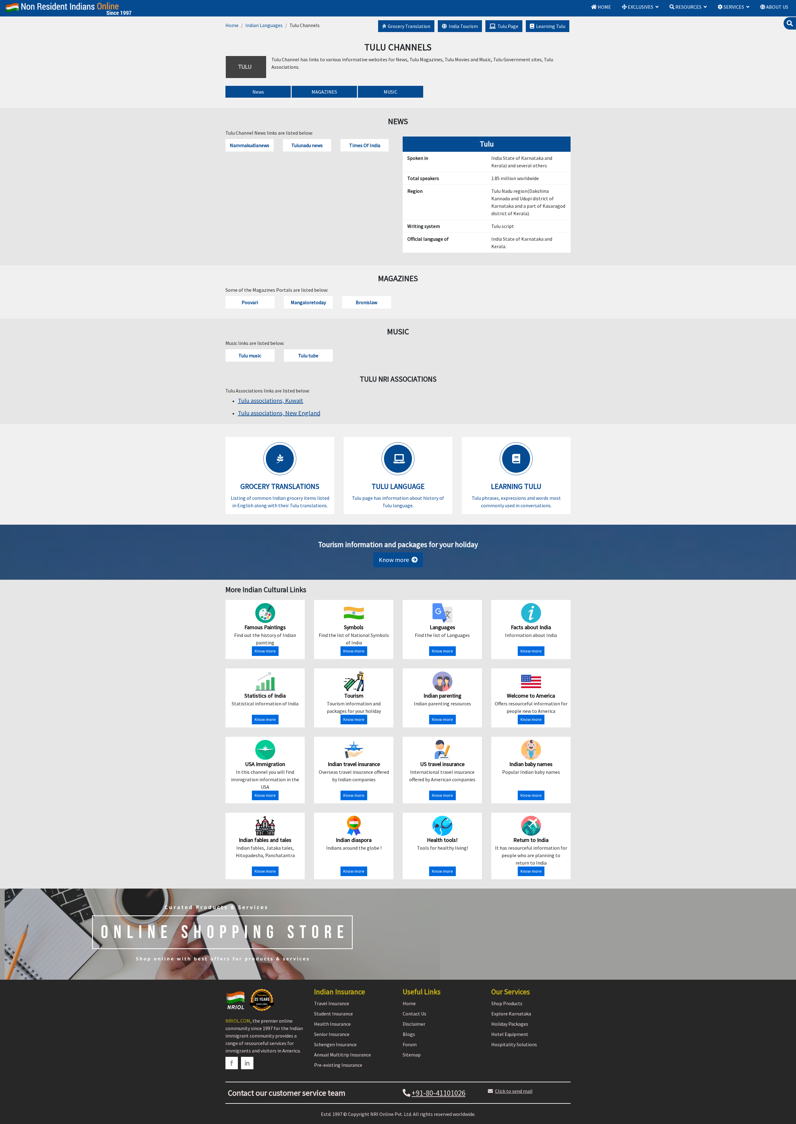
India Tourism (462, 26)
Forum (410, 1044)
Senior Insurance (331, 1034)
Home (231, 25)
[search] (790, 23)
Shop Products (506, 1003)
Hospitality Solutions (514, 1044)
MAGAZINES (324, 92)
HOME (604, 7)
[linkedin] (247, 1063)
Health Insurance (332, 1024)
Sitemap (412, 1055)
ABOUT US (776, 7)
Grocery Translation (408, 26)
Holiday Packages (509, 1024)
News (258, 92)
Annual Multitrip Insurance (342, 1055)
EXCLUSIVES (640, 7)
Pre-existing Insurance (338, 1065)
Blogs (409, 1034)
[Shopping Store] (398, 934)
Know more (395, 560)
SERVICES (733, 7)
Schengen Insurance (335, 1044)
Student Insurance (333, 1013)
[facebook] (231, 1063)
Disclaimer (414, 1024)
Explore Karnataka (511, 1013)
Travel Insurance (331, 1003)
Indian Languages (264, 25)
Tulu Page (507, 26)
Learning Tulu (549, 26)
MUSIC (390, 92)
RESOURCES (687, 7)
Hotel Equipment (509, 1034)
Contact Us (414, 1013)
